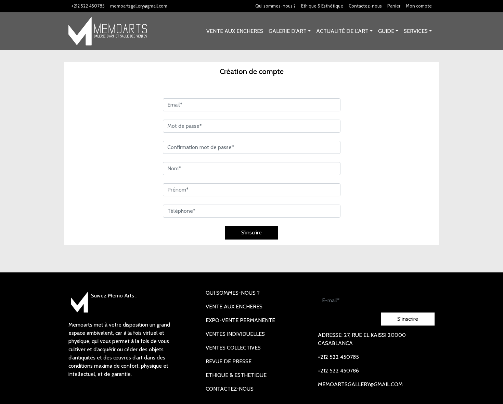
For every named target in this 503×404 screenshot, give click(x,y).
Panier (393, 6)
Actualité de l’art (342, 31)
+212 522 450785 (88, 6)
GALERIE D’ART (288, 31)
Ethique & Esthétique (322, 6)
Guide (386, 31)
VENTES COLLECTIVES (233, 347)
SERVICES (416, 31)
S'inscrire (251, 232)
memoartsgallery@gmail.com (138, 6)
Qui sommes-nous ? (275, 6)
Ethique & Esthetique (236, 375)
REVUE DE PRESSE (229, 361)
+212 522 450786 (338, 370)
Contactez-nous (365, 6)
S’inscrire (407, 319)
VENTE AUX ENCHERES (234, 31)
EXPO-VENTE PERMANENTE (240, 320)
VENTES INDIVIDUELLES (235, 334)
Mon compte (419, 6)
